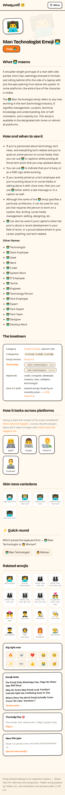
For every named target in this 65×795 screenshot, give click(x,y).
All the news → (14, 705)
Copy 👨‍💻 (11, 48)
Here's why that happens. (16, 423)
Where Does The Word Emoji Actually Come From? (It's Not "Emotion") (29, 699)
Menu (55, 5)
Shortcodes (12, 364)
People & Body (32, 348)
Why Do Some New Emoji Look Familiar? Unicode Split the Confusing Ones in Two (28, 691)
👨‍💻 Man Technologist (18, 552)
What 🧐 (14, 5)
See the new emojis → (18, 751)
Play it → (10, 726)
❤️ (32, 655)
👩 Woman (43, 552)
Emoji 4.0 (29, 359)
